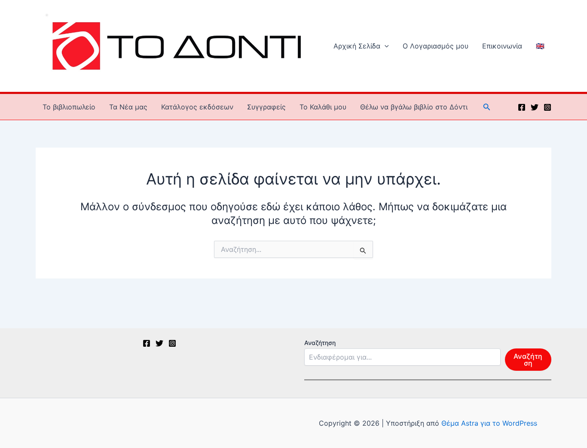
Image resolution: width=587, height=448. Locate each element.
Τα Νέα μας (128, 107)
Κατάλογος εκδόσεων (197, 107)
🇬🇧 (540, 46)
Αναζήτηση (320, 342)
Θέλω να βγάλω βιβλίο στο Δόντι (414, 107)
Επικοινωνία (502, 46)
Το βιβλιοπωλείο (69, 107)
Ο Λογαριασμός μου (435, 46)
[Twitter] (534, 107)
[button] (384, 46)
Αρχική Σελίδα (356, 46)
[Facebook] (522, 107)
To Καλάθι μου (323, 107)
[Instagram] (547, 107)
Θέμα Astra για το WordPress (489, 423)
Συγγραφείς (266, 107)
